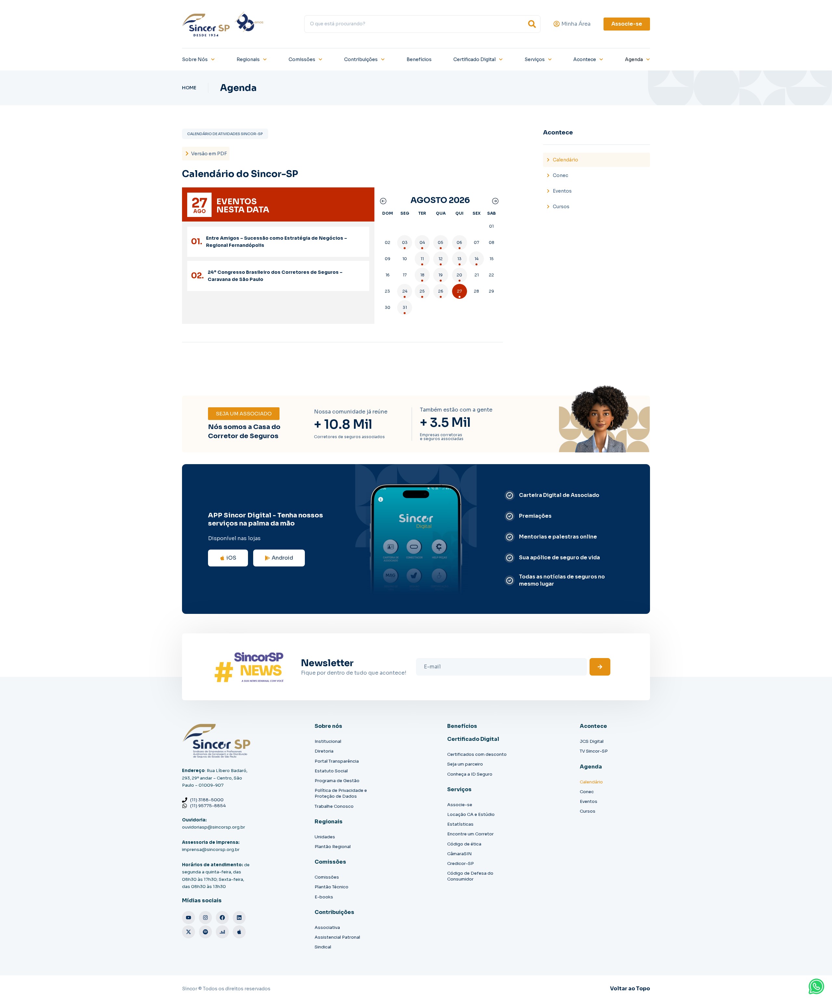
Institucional (328, 741)
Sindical (323, 947)
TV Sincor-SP (594, 751)
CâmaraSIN (459, 853)
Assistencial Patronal (337, 937)
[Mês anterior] (382, 200)
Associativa (327, 927)
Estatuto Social (331, 771)
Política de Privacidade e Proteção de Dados (341, 793)
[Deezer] (222, 931)
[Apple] (239, 931)
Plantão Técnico (331, 887)
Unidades (325, 837)
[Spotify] (205, 931)
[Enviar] (600, 667)
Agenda (634, 59)
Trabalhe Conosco (334, 806)
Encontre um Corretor (470, 834)
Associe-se (459, 804)
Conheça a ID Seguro (469, 774)
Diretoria (324, 751)
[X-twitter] (188, 931)
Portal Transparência (337, 761)
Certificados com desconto (477, 754)
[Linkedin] (239, 917)
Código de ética (464, 844)
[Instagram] (205, 917)
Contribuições (361, 59)
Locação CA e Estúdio (471, 814)
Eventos (562, 191)
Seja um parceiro (465, 764)
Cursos (561, 206)
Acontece (584, 59)
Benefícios (419, 59)
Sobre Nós (195, 59)
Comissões (302, 59)
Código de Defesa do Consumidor (470, 876)
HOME (189, 88)
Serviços (535, 59)
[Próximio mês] (494, 200)
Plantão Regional (333, 846)
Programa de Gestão (337, 780)
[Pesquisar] (532, 24)
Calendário (565, 160)
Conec (560, 175)
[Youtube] (188, 917)
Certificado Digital (474, 59)
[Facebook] (222, 917)
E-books (324, 897)
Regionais (248, 59)
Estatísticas (460, 824)
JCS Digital (592, 741)
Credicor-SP (460, 863)
